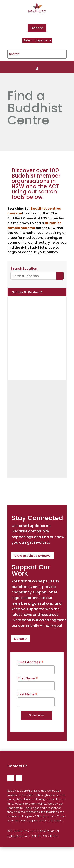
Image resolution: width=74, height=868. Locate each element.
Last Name (28, 694)
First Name (28, 678)
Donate (37, 28)
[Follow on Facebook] (10, 778)
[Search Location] (60, 276)
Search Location (23, 268)
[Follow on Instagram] (19, 778)
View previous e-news (32, 555)
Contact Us (17, 766)
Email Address (31, 662)
